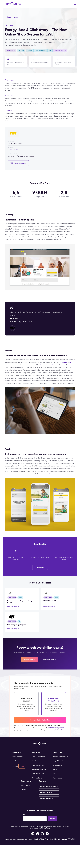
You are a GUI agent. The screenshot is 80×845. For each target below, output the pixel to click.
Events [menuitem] (54, 769)
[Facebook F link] (32, 833)
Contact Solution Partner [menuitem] (48, 786)
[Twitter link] (37, 833)
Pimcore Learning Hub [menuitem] (60, 757)
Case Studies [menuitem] (57, 778)
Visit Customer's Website (18, 163)
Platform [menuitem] (36, 752)
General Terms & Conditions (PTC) (60, 839)
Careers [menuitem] (15, 766)
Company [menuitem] (16, 752)
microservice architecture (48, 365)
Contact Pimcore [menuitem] (45, 798)
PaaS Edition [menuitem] (36, 761)
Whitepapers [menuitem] (57, 765)
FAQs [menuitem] (54, 774)
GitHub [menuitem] (23, 790)
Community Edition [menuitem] (38, 774)
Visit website (40, 567)
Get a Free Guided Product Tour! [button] (40, 720)
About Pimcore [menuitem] (17, 757)
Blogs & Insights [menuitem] (58, 761)
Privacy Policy (45, 828)
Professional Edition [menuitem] (39, 769)
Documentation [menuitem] (26, 785)
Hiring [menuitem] (22, 766)
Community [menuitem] (26, 781)
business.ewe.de (44, 474)
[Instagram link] (42, 833)
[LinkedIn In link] (47, 833)
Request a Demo (29, 659)
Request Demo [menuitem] (45, 792)
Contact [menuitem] (42, 781)
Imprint (36, 839)
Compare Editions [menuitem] (38, 757)
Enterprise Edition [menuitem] (38, 765)
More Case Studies (49, 659)
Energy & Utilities (13, 150)
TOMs (74, 839)
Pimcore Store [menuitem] (37, 778)
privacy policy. (59, 730)
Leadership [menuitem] (16, 761)
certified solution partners (56, 728)
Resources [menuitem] (57, 752)
